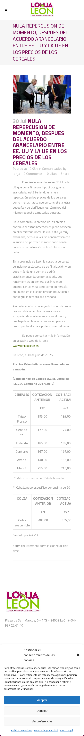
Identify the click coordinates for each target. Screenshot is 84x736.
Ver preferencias (42, 721)
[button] (78, 655)
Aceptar (42, 700)
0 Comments (33, 174)
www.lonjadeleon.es (26, 345)
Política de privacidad (46, 730)
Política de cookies (21, 730)
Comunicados (52, 168)
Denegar (42, 710)
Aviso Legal (66, 730)
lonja (16, 174)
